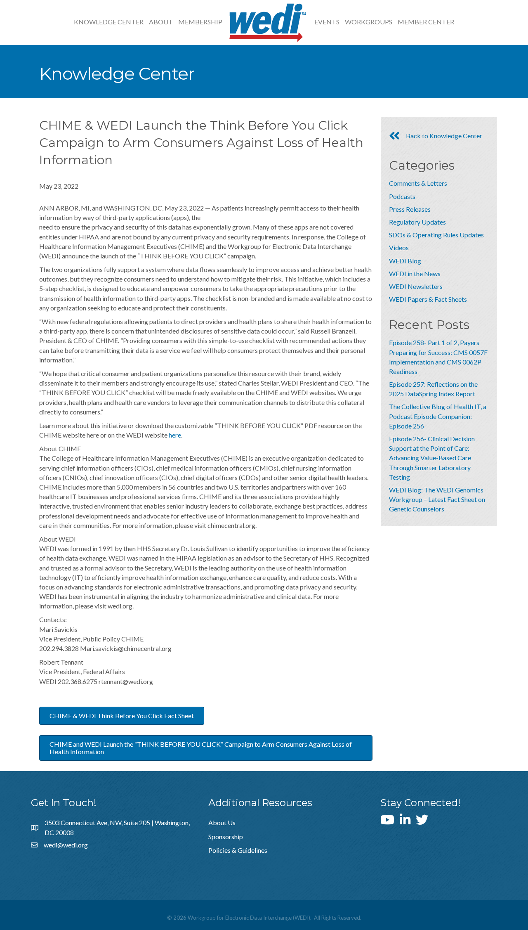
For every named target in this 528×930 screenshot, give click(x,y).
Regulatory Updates (417, 222)
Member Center (426, 22)
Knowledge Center (109, 22)
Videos (399, 247)
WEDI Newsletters (416, 286)
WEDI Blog (405, 261)
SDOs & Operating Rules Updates (436, 235)
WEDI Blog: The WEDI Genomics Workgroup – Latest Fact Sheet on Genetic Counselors (437, 499)
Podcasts (402, 196)
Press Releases (410, 209)
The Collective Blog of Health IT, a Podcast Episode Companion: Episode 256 (437, 415)
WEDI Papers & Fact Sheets (428, 299)
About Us (222, 822)
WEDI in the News (415, 273)
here (175, 435)
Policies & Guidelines (237, 850)
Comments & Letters (418, 183)
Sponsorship (225, 836)
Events (326, 22)
